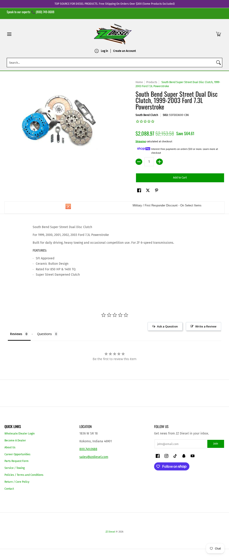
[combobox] (111, 62)
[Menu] (9, 34)
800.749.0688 (88, 449)
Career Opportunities (17, 454)
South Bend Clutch (147, 115)
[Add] (159, 162)
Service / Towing (14, 468)
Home (139, 82)
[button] (218, 34)
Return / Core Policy (16, 481)
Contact (9, 488)
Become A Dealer (15, 440)
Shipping (141, 141)
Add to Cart (180, 177)
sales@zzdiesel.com (93, 457)
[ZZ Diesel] (113, 34)
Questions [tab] (44, 334)
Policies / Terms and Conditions (23, 474)
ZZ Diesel (110, 531)
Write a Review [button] (205, 326)
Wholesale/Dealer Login (19, 433)
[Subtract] (139, 162)
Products (151, 82)
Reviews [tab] (16, 334)
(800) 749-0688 (45, 11)
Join (215, 443)
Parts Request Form (16, 461)
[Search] (218, 62)
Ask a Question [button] (167, 326)
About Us (9, 447)
